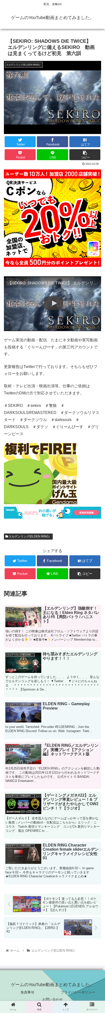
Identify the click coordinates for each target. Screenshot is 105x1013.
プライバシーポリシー (78, 992)
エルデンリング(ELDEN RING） (29, 536)
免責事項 (27, 992)
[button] (95, 637)
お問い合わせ (52, 999)
